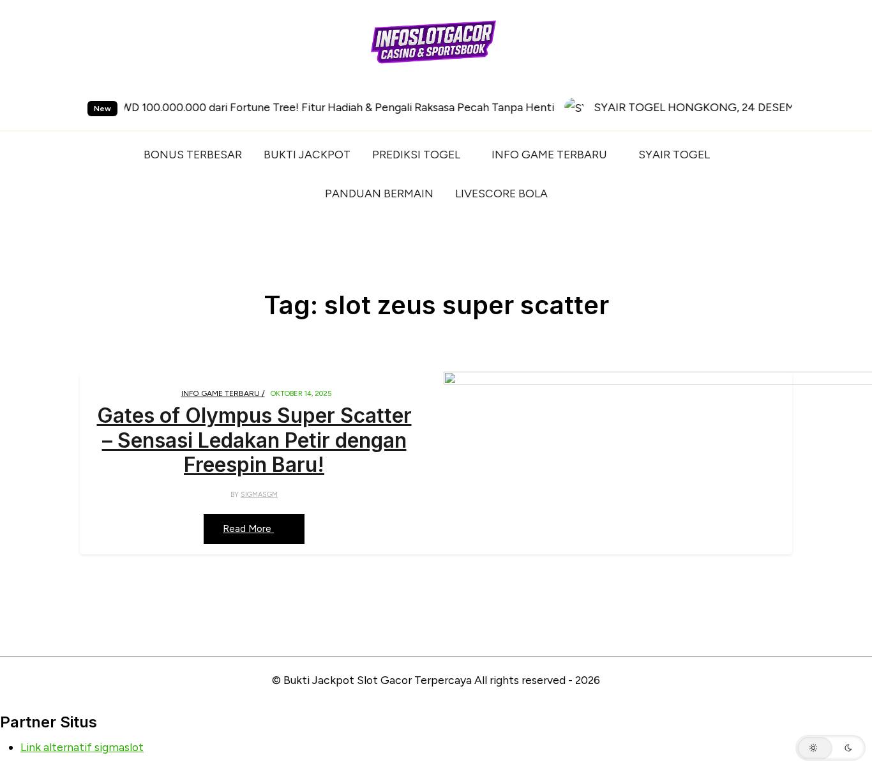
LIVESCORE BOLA (501, 193)
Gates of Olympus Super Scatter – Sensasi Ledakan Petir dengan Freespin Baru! (254, 440)
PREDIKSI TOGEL (416, 154)
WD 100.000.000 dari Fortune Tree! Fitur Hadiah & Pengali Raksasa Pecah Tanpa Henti (286, 107)
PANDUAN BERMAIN (379, 193)
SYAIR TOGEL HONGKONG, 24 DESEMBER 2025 (667, 107)
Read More (248, 529)
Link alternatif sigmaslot (82, 747)
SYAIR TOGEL (674, 154)
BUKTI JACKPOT (307, 154)
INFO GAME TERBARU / (223, 393)
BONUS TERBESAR (193, 154)
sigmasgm (259, 494)
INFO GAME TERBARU (549, 154)
